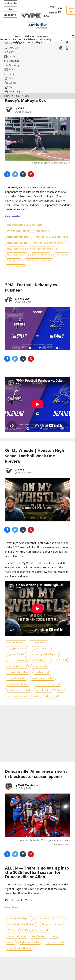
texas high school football (47, 684)
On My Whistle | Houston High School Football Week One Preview (34, 456)
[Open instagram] (61, 48)
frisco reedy (41, 230)
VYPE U (12, 52)
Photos (12, 69)
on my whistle (39, 666)
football (10, 942)
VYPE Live (14, 47)
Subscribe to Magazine (10, 9)
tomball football (44, 690)
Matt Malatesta (28, 785)
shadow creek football (43, 678)
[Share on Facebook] (7, 174)
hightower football (16, 654)
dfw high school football (36, 930)
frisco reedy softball (17, 254)
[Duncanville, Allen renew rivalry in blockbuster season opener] (37, 815)
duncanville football (16, 936)
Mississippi (46, 39)
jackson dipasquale (16, 660)
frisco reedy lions (15, 248)
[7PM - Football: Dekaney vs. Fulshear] (37, 328)
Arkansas (42, 36)
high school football (30, 942)
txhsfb (60, 690)
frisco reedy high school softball (52, 236)
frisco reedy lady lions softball (49, 242)
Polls (11, 73)
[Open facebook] (61, 42)
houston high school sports (44, 654)
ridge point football (16, 678)
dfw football (13, 930)
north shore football (17, 666)
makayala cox (13, 260)
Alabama (29, 36)
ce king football (38, 642)
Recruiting (14, 65)
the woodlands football (18, 690)
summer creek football (18, 684)
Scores (12, 87)
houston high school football (21, 924)
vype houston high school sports (23, 696)
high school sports (55, 942)
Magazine (14, 60)
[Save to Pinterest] (31, 174)
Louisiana (30, 39)
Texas (16, 36)
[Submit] (73, 36)
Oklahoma (19, 42)
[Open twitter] (67, 42)
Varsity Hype (35, 42)
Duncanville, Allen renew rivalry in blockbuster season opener (36, 773)
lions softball (61, 254)
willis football (51, 696)
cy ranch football (41, 648)
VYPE (21, 108)
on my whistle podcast (18, 672)
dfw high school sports (18, 230)
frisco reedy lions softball (42, 248)
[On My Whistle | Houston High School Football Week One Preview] (37, 499)
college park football (17, 648)
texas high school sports (19, 918)
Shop (11, 78)
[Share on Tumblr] (23, 174)
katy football (38, 660)
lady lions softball (41, 254)
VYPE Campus (16, 91)
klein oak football (58, 660)
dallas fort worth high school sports (24, 224)
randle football (42, 672)
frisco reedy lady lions (17, 242)
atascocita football (16, 642)
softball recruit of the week (39, 260)
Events (12, 82)
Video (12, 56)
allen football (38, 936)
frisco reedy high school (18, 236)
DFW (27, 95)
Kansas (17, 39)
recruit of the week (16, 266)
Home (7, 95)
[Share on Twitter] (15, 174)
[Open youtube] (67, 48)
